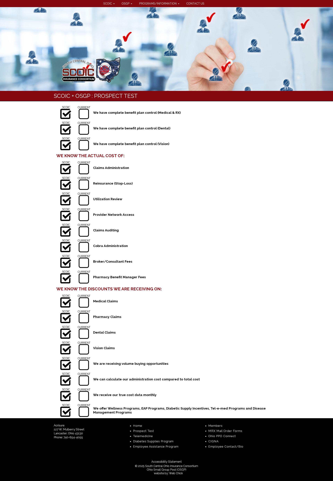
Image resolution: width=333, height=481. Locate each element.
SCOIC (108, 3)
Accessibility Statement (166, 461)
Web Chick (176, 473)
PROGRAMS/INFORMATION (158, 3)
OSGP (126, 3)
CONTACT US (195, 3)
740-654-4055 (73, 437)
